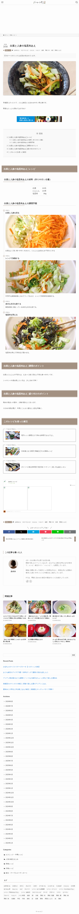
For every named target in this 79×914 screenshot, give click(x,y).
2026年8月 (9, 701)
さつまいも (42, 886)
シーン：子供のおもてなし (11, 892)
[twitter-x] (30, 581)
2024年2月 (9, 838)
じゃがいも (51, 886)
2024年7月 (9, 815)
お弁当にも (16, 50)
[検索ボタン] (76, 2)
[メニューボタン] (2, 2)
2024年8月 (9, 811)
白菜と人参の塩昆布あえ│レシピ (20, 137)
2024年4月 (9, 829)
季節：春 (66, 895)
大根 (37, 895)
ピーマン (65, 892)
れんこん (15, 889)
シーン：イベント (52, 889)
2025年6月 (9, 765)
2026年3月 (9, 724)
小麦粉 (13, 898)
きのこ (22, 886)
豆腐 (36, 898)
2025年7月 (9, 761)
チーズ (45, 892)
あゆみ (13, 571)
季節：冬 (47, 50)
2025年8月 (9, 756)
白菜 (52, 50)
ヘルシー (38, 50)
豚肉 (41, 898)
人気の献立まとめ (12, 859)
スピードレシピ (24, 50)
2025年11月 (9, 742)
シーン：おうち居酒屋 (38, 889)
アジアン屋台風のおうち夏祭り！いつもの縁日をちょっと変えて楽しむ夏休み (30, 678)
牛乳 (18, 898)
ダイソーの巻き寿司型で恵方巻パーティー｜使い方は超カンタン (43, 467)
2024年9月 (9, 806)
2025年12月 (9, 738)
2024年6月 (9, 820)
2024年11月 (9, 797)
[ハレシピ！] (39, 2)
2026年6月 (9, 710)
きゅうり (28, 886)
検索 (73, 655)
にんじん (32, 50)
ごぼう (35, 886)
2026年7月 (9, 706)
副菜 (43, 50)
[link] (27, 581)
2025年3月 (9, 779)
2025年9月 (9, 752)
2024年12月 (9, 793)
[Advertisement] (39, 19)
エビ (21, 889)
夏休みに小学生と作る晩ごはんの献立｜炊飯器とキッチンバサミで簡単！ (28, 689)
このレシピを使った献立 (17, 152)
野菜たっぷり (58, 50)
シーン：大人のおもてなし (66, 889)
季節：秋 (6, 898)
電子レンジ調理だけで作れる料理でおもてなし (37, 435)
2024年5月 (9, 825)
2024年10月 (9, 802)
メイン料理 (22, 895)
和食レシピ (8, 50)
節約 (28, 898)
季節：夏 (58, 895)
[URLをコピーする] (70, 531)
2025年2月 (9, 783)
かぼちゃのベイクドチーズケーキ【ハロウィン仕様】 (21, 667)
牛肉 (23, 898)
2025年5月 (9, 770)
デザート (52, 892)
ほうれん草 (7, 889)
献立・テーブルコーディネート (16, 873)
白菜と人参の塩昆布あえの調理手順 (23, 142)
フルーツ (6, 895)
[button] (9, 531)
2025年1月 (9, 788)
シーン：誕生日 (25, 892)
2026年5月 (9, 715)
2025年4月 (9, 774)
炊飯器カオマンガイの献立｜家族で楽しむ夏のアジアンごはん (24, 684)
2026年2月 (9, 729)
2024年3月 (9, 834)
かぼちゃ (15, 886)
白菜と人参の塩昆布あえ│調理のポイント (23, 145)
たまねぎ (58, 886)
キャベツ (27, 889)
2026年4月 (9, 720)
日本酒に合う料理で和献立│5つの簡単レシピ (36, 451)
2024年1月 (9, 843)
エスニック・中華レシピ (14, 854)
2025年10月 (9, 747)
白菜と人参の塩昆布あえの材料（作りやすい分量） (28, 140)
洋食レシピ (10, 868)
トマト (59, 892)
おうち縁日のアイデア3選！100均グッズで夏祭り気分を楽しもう (25, 672)
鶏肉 (59, 898)
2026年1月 (9, 733)
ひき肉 (73, 886)
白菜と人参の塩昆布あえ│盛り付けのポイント (25, 149)
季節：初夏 (51, 895)
